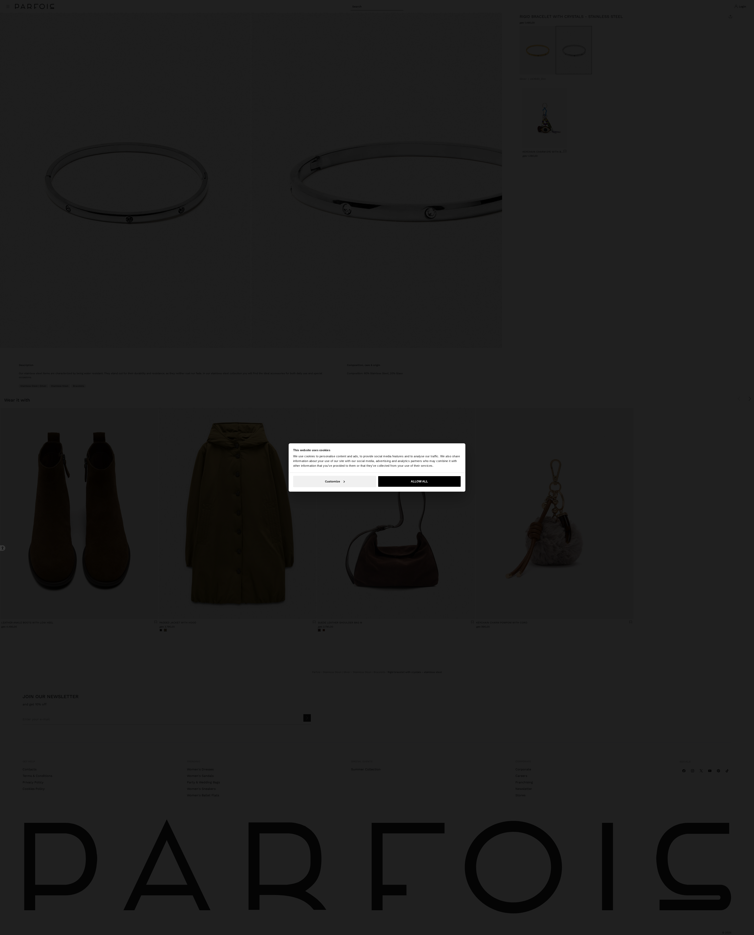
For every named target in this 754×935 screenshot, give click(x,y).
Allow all (419, 481)
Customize (332, 481)
